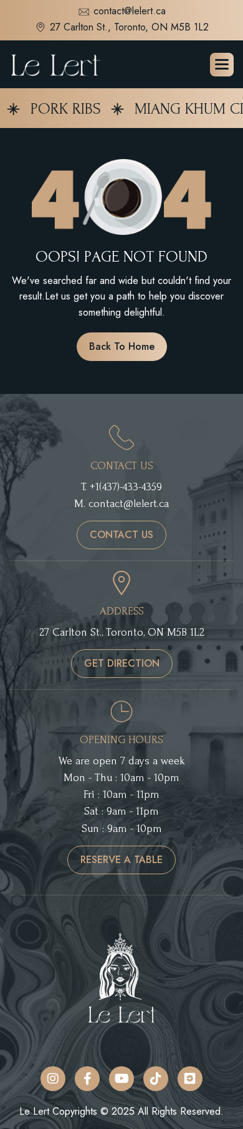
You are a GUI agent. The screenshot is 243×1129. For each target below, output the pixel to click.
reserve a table (121, 859)
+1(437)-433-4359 (126, 487)
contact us (121, 535)
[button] (222, 64)
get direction (122, 663)
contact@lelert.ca (129, 12)
